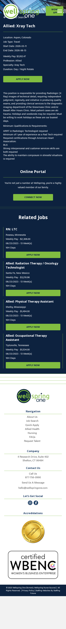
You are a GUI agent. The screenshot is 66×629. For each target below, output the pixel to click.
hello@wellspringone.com (33, 488)
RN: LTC (11, 229)
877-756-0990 (33, 477)
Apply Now (33, 254)
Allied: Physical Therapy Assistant (30, 301)
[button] (54, 11)
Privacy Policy (28, 590)
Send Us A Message (33, 482)
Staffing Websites (43, 590)
